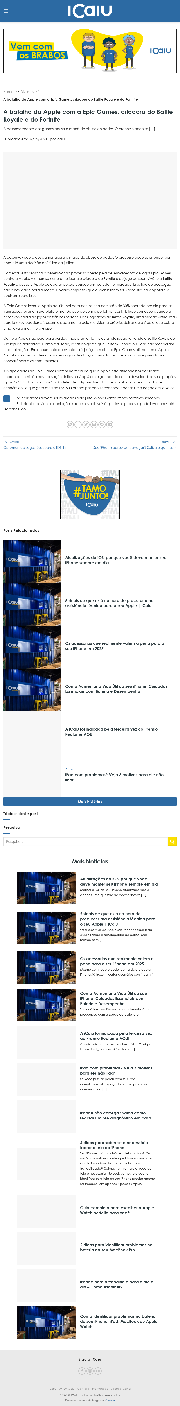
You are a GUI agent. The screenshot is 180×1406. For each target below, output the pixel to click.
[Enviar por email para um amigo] (94, 424)
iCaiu (52, 1388)
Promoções (100, 1388)
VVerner (110, 1400)
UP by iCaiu (67, 1388)
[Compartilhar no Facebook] (78, 424)
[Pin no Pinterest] (102, 424)
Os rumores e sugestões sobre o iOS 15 (35, 445)
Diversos (27, 92)
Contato (83, 1388)
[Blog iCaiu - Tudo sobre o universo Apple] (90, 11)
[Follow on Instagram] (90, 1371)
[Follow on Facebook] (82, 1371)
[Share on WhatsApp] (70, 424)
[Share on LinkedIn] (109, 424)
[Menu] (6, 10)
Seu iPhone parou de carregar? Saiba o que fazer (135, 445)
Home (8, 92)
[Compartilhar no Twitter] (86, 424)
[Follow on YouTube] (98, 1371)
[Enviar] (172, 841)
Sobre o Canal (121, 1388)
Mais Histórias (90, 801)
